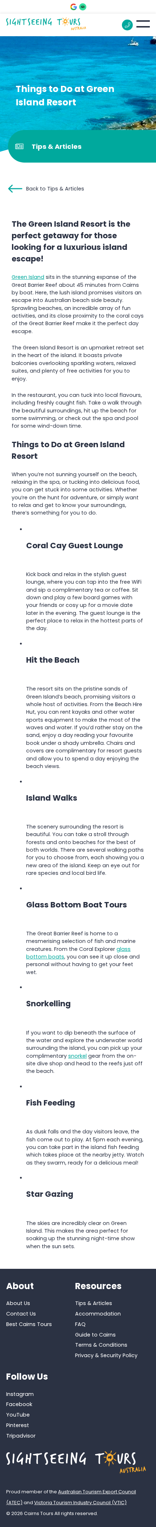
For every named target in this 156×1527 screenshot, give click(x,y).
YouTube (18, 1414)
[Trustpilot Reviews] (82, 7)
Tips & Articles (93, 1303)
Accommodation (98, 1313)
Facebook (19, 1404)
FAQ (80, 1324)
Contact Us (21, 1313)
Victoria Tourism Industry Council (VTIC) (80, 1502)
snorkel (77, 1056)
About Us (18, 1303)
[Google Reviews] (73, 7)
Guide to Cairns (95, 1334)
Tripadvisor (21, 1435)
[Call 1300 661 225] (127, 25)
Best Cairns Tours (29, 1324)
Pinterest (17, 1425)
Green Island (28, 277)
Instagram (20, 1394)
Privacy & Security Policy (106, 1355)
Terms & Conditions (101, 1345)
